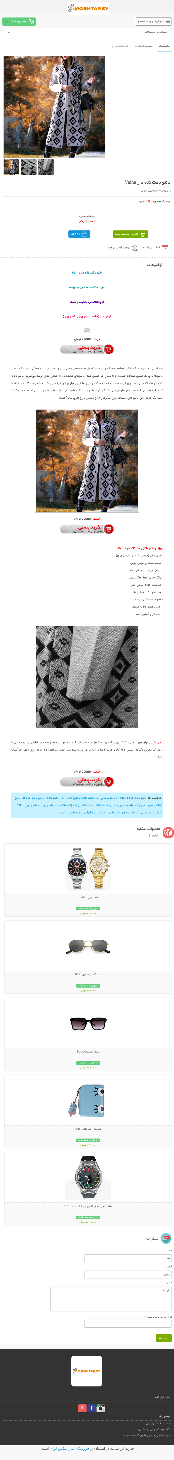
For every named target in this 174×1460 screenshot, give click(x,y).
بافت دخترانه (103, 805)
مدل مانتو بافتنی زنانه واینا (145, 812)
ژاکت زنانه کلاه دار (68, 805)
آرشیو (155, 835)
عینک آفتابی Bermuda (88, 1052)
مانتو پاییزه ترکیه (72, 812)
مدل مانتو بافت (55, 797)
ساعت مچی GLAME (88, 897)
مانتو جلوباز (48, 805)
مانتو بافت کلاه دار (33, 797)
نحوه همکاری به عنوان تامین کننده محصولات (146, 1435)
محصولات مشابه (143, 46)
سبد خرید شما (19, 21)
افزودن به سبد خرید (126, 234)
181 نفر (75, 234)
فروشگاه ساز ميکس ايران (69, 1448)
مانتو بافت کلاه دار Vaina (131, 797)
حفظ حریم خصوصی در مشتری (154, 1429)
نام (170, 1250)
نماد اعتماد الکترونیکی (158, 1423)
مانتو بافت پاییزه (117, 812)
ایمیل (169, 1266)
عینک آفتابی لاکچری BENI (88, 974)
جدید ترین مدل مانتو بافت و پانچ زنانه (90, 797)
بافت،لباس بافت (123, 805)
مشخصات (164, 46)
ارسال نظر (163, 1337)
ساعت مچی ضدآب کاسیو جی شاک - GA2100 (88, 1206)
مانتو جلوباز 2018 (28, 805)
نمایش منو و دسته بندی (151, 21)
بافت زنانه (87, 805)
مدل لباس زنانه (144, 805)
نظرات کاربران (120, 46)
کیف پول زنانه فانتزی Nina (88, 1129)
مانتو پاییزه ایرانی (94, 812)
